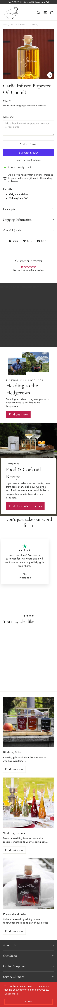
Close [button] (28, 1001)
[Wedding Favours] (28, 803)
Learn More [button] (11, 994)
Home (5, 25)
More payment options (29, 160)
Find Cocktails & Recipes (25, 506)
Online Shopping (14, 966)
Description (10, 209)
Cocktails (41, 487)
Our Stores (10, 956)
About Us (9, 945)
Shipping (20, 105)
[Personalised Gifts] (28, 883)
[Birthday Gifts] (28, 722)
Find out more (41, 342)
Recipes (15, 490)
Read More (33, 589)
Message (8, 117)
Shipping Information (17, 220)
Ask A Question (13, 230)
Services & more (13, 977)
